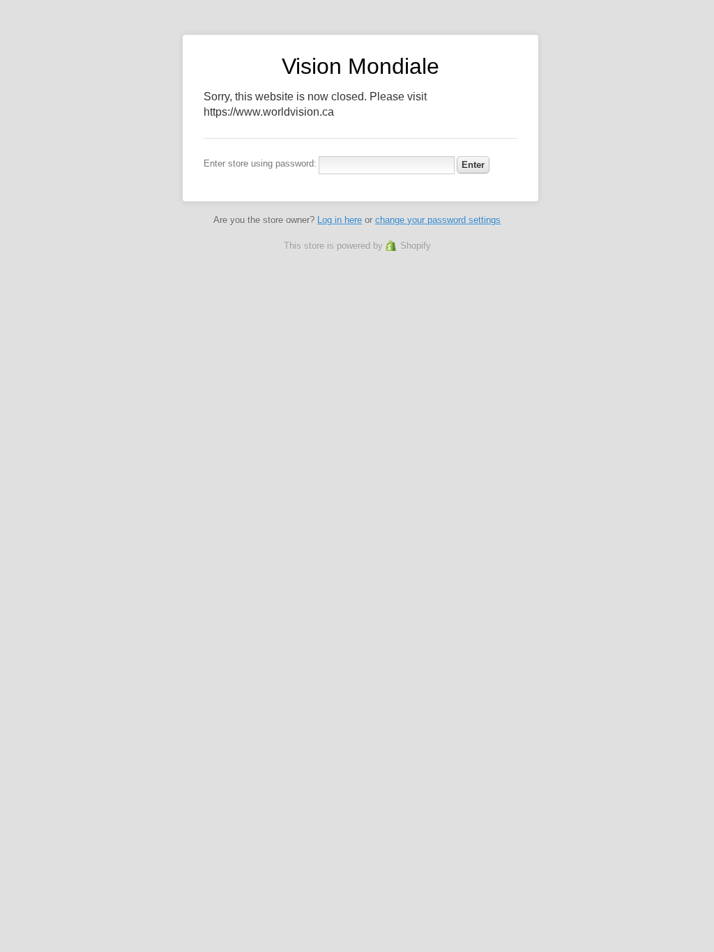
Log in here (339, 220)
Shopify (415, 245)
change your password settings (438, 220)
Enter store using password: (260, 163)
